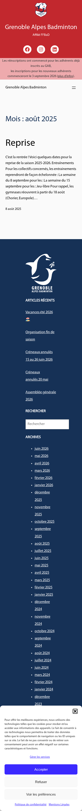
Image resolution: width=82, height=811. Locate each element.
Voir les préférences (41, 794)
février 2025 (43, 587)
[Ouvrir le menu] (74, 87)
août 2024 (42, 653)
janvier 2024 (44, 689)
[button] (75, 711)
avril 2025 (42, 573)
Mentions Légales (59, 804)
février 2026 (43, 478)
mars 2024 (42, 675)
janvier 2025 (44, 595)
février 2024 (43, 682)
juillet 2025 (43, 551)
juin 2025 (42, 558)
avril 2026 (42, 463)
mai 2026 (41, 456)
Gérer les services (40, 757)
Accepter (41, 769)
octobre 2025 (44, 522)
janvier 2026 (44, 485)
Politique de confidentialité (30, 804)
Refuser (41, 782)
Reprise (20, 143)
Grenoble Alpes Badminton (25, 87)
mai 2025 (41, 565)
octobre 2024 (44, 631)
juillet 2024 (43, 660)
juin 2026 (42, 449)
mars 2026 (42, 471)
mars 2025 (42, 580)
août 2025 (42, 544)
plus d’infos (65, 76)
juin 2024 (42, 668)
